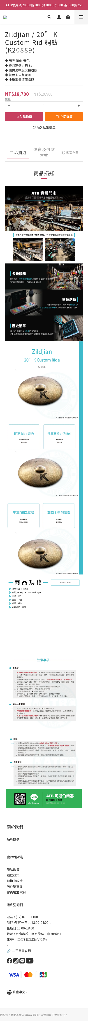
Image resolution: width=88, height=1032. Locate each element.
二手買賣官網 (21, 950)
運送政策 (13, 875)
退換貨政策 (15, 881)
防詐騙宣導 (15, 886)
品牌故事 (13, 839)
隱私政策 (13, 869)
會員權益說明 (16, 892)
